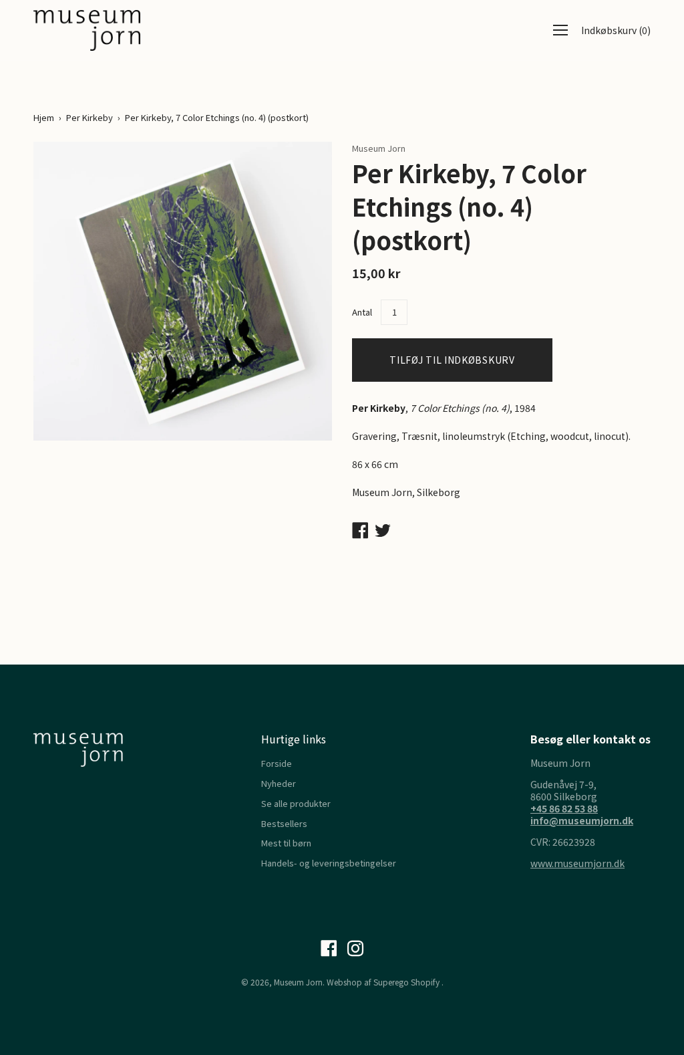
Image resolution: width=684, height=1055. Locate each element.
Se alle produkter (296, 803)
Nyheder (278, 783)
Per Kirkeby (89, 117)
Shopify (425, 981)
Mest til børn (286, 842)
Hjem (43, 117)
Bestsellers (284, 823)
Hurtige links (293, 738)
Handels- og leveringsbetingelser (328, 862)
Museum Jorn (298, 981)
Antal (362, 312)
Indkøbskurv (616, 30)
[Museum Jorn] (86, 30)
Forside (276, 763)
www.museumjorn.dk (577, 863)
